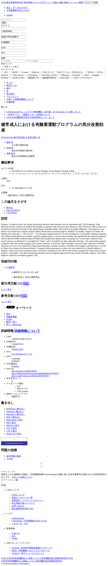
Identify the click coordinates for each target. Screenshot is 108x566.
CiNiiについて (18, 495)
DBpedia (65, 75)
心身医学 (10, 267)
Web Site (9, 137)
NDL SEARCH (13, 210)
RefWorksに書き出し (15, 409)
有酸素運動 (11, 317)
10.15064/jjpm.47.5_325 (22, 354)
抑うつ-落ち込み (14, 325)
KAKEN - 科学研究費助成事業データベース (32, 548)
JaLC (6, 72)
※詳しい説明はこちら (22, 477)
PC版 (3, 485)
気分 (8, 314)
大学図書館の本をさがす (18, 10)
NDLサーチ (48, 72)
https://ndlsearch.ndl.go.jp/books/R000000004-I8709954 (35, 373)
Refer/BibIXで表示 (14, 420)
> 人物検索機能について (22, 99)
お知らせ (16, 533)
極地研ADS (33, 78)
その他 (9, 459)
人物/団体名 (6, 31)
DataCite (35, 72)
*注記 (25, 283)
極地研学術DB (49, 78)
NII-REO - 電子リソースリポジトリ (28, 553)
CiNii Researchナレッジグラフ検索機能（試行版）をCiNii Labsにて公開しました (43, 112)
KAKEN (76, 75)
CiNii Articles (18, 75)
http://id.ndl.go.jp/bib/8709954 (24, 371)
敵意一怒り (11, 322)
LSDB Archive (18, 78)
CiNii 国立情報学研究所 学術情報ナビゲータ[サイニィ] (26, 2)
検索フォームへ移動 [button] (73, 2)
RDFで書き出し (13, 417)
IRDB (15, 72)
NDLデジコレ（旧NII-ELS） (71, 72)
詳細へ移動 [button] (58, 2)
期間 (3, 58)
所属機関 (5, 42)
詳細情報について (27, 330)
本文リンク (6, 64)
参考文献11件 (34, 137)
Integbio (96, 75)
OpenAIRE (64, 78)
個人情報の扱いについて (23, 503)
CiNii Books (32, 75)
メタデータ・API (20, 523)
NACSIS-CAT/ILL (49, 75)
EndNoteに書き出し (15, 411)
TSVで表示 (11, 428)
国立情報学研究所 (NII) (22, 509)
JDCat (100, 72)
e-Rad (86, 75)
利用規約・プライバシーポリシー (27, 500)
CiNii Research (18, 518)
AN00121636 (17, 349)
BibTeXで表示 (12, 425)
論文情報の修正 (13, 456)
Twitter (15, 538)
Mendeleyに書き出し (15, 414)
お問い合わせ (18, 506)
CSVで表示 (11, 431)
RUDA (90, 72)
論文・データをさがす (16, 7)
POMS (9, 319)
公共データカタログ (82, 78)
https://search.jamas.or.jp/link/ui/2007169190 (30, 376)
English (9, 15)
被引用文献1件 (20, 137)
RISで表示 (11, 423)
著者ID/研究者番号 (10, 37)
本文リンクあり (11, 66)
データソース (7, 69)
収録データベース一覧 (22, 497)
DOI (3, 53)
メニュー (87, 3)
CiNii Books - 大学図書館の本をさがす (29, 521)
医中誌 (9, 207)
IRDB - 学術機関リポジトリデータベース (31, 551)
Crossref (25, 72)
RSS (13, 536)
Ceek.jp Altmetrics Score (14, 443)
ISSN (3, 48)
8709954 (15, 366)
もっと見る (6, 289)
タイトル (5, 26)
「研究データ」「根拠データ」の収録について (28, 114)
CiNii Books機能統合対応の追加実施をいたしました (30, 117)
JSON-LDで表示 (13, 434)
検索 (95, 3)
